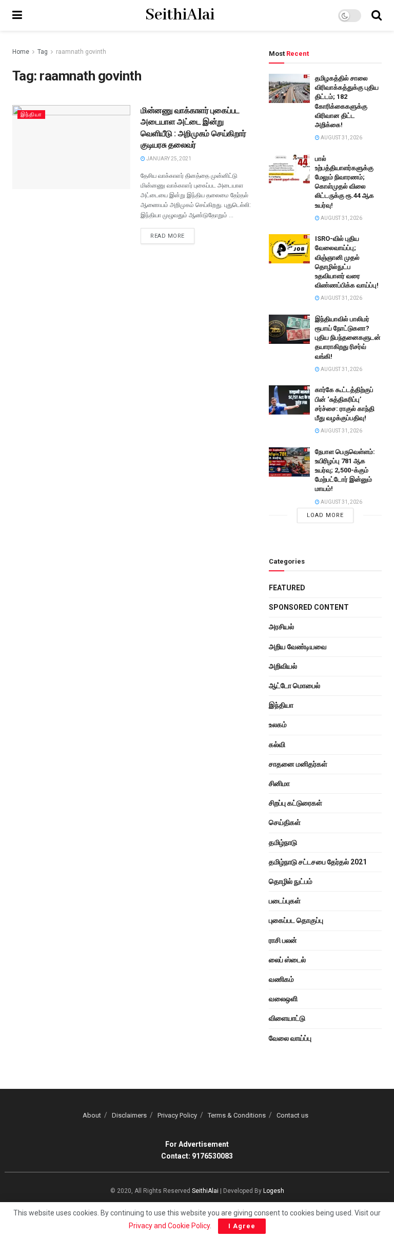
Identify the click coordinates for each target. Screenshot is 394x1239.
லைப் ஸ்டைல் (287, 960)
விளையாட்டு (287, 1018)
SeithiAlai (179, 15)
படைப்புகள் (285, 901)
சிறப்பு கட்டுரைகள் (295, 803)
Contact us (292, 1115)
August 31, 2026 (341, 137)
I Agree (241, 1226)
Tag (42, 51)
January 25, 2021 (168, 158)
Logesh (273, 1190)
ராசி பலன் (283, 940)
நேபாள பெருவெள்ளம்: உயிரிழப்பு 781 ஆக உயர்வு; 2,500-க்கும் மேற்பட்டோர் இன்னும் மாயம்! (345, 470)
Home (20, 51)
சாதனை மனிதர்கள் (298, 764)
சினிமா (279, 783)
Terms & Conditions (237, 1115)
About (92, 1115)
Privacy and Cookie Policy (169, 1226)
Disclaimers (129, 1115)
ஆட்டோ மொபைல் (294, 686)
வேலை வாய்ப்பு (290, 1038)
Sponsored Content (309, 607)
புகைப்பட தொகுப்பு (296, 920)
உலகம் (278, 724)
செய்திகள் (285, 822)
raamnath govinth (81, 51)
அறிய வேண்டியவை (298, 647)
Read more (167, 236)
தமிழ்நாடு (283, 842)
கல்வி (277, 744)
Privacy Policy (177, 1115)
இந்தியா (31, 114)
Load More (325, 515)
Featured (287, 588)
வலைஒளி (283, 999)
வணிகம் (281, 979)
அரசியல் (281, 627)
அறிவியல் (283, 666)
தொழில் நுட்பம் (290, 881)
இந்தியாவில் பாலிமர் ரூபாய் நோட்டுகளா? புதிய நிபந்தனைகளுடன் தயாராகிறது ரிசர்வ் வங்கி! (348, 337)
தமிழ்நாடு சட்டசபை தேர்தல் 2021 (318, 862)
